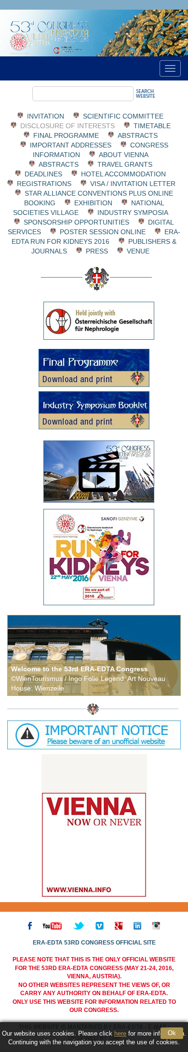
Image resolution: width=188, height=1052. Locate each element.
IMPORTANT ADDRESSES (70, 145)
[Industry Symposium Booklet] (94, 410)
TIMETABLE (152, 126)
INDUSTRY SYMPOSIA (132, 212)
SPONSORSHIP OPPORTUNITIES (76, 222)
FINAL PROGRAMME (66, 135)
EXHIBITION (93, 203)
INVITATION (45, 116)
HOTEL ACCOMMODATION (123, 174)
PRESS (97, 251)
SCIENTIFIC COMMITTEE (123, 116)
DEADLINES (43, 174)
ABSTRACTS (138, 135)
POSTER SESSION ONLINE (103, 232)
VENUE (138, 251)
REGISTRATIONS (44, 183)
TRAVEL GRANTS (124, 164)
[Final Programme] (94, 368)
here (120, 1033)
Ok (172, 1033)
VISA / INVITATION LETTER (132, 183)
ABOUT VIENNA (123, 155)
